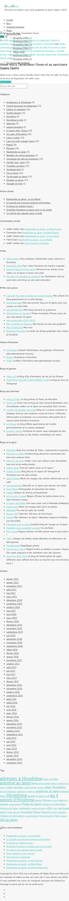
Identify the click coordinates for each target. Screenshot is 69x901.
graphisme (21, 791)
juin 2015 (10, 741)
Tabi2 (9, 538)
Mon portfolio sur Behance (19, 323)
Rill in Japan (12, 531)
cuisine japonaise (14, 787)
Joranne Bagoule (14, 485)
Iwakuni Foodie (13, 471)
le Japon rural (26, 50)
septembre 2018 (14, 646)
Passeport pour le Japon (18, 524)
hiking (3, 796)
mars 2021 (11, 596)
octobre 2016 (13, 692)
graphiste (31, 791)
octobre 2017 (13, 663)
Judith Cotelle (9, 40)
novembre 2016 (14, 688)
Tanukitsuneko (13, 545)
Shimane (40, 54)
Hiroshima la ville (14, 120)
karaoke (31, 796)
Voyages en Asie (14, 183)
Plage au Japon (32, 804)
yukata (10, 57)
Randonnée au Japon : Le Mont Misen (24, 864)
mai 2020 (11, 610)
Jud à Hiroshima (14, 827)
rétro (49, 808)
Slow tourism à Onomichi (37, 243)
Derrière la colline (15, 453)
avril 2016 (11, 709)
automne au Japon (15, 782)
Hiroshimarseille (14, 302)
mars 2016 (11, 713)
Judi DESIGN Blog (14, 309)
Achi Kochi (11, 450)
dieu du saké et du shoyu (47, 47)
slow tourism (59, 812)
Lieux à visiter (16, 43)
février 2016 (12, 716)
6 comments (48, 43)
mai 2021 (11, 593)
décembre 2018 (14, 639)
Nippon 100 (12, 513)
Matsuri (9, 144)
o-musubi (59, 50)
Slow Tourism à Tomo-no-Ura (20, 853)
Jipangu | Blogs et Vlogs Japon (20, 269)
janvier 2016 (12, 720)
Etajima (3, 791)
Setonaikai (26, 812)
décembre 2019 (14, 624)
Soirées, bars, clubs (15, 162)
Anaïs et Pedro (50, 779)
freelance (11, 791)
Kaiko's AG (11, 376)
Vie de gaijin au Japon (16, 176)
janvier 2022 (12, 582)
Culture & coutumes (16, 109)
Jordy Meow (12, 489)
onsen (3, 54)
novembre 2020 (14, 603)
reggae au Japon (38, 808)
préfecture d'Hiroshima (53, 804)
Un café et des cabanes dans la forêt (24, 213)
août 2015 (11, 738)
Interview (10, 123)
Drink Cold (11, 402)
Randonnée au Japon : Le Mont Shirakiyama (27, 867)
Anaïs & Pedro (13, 399)
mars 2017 (11, 677)
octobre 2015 (13, 730)
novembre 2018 (14, 642)
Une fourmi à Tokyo (15, 549)
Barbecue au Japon (41, 783)
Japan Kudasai (13, 478)
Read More (5, 82)
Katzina (9, 492)
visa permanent (31, 816)
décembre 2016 (14, 685)
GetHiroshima (12, 258)
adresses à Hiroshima (21, 778)
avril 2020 (11, 614)
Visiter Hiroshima (46, 816)
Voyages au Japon (33, 43)
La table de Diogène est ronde (21, 409)
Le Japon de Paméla (16, 503)
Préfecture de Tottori (9, 808)
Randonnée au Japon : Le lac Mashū (23, 199)
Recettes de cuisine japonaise (20, 155)
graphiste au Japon (48, 791)
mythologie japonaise (44, 50)
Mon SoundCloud (14, 327)
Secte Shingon (13, 812)
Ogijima (10, 517)
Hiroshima (11, 116)
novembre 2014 (14, 762)
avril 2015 (11, 745)
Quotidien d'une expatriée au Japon (23, 527)
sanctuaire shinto (27, 54)
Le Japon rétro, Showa (17, 130)
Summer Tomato (14, 431)
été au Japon (9, 819)
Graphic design (13, 112)
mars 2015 (11, 748)
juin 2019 (10, 635)
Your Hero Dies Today (16, 556)
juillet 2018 (11, 649)
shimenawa (51, 54)
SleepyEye (46, 812)
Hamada (65, 791)
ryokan (10, 54)
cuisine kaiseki (27, 47)
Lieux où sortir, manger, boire (20, 141)
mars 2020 (11, 617)
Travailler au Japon (15, 165)
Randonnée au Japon (16, 151)
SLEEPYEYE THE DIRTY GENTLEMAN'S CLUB (27, 380)
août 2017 (11, 667)
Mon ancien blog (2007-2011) (20, 320)
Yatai (57, 815)
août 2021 (11, 589)
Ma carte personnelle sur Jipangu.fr (23, 276)
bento (62, 43)
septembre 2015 (14, 734)
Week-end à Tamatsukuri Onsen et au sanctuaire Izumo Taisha (33, 66)
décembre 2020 (14, 600)
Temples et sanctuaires (12, 815)
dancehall (40, 787)
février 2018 (12, 653)
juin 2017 (10, 670)
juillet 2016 (11, 702)
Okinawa (47, 800)
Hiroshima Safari (14, 265)
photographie (15, 804)
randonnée (24, 808)
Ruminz (9, 357)
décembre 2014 (14, 759)
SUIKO (9, 360)
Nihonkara (11, 510)
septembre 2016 (14, 695)
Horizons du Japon (15, 460)
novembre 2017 (14, 660)
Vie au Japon (12, 173)
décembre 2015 (14, 723)
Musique (10, 148)
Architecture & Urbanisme (18, 102)
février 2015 (12, 752)
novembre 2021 (14, 586)
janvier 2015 (12, 755)
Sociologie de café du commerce (22, 158)
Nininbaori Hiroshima (16, 331)
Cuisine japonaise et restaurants (34, 40)
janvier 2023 (12, 579)
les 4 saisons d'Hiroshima (29, 797)
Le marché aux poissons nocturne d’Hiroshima (28, 202)
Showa (36, 812)
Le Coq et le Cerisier (16, 496)
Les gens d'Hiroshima (16, 134)
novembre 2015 (14, 727)
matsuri (38, 800)
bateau (54, 783)
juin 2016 (10, 706)
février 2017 (12, 681)
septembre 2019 (14, 632)
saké (16, 54)
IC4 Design (11, 350)
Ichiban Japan (12, 467)
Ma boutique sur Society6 (18, 313)
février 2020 (12, 621)
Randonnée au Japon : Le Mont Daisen (43, 229)
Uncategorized (13, 169)
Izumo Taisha (12, 50)
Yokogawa (63, 816)
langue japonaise (14, 127)
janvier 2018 (12, 656)
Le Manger (11, 424)
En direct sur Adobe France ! (20, 206)
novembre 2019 (14, 628)
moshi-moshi (12, 506)
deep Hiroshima (55, 787)
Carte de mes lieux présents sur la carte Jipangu (29, 295)
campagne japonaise (10, 47)
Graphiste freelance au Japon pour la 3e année (29, 209)
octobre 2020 (13, 607)
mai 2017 (11, 674)
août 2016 (11, 699)
